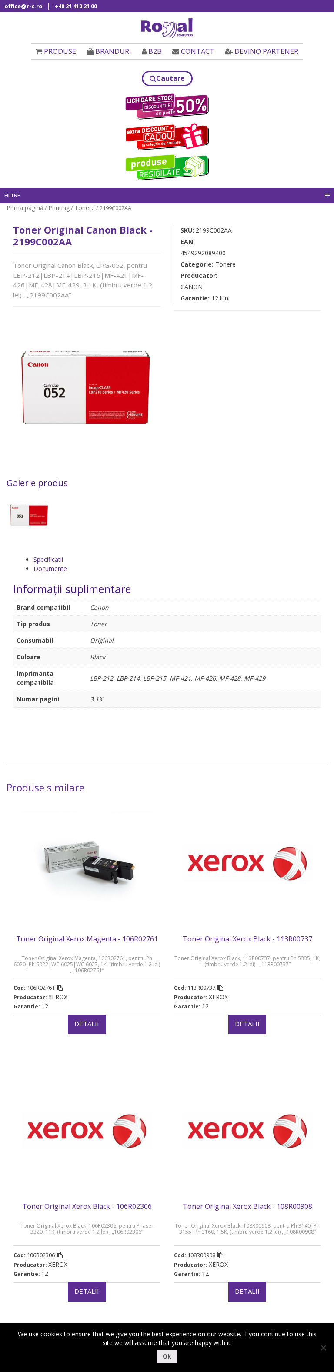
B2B (155, 51)
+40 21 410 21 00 (76, 6)
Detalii (86, 1023)
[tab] (177, 559)
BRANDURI (113, 51)
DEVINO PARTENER (266, 51)
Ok (167, 1356)
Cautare (170, 78)
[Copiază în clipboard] (60, 988)
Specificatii (48, 559)
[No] (323, 1347)
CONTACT (197, 51)
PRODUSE (60, 51)
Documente (50, 568)
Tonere (84, 208)
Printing (59, 208)
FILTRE (12, 195)
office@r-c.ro (23, 6)
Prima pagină (25, 208)
